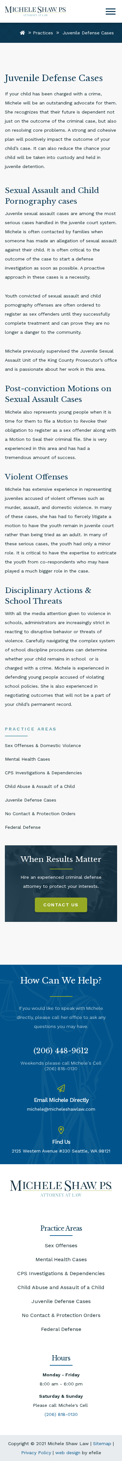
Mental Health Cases (61, 1259)
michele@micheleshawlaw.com (61, 1109)
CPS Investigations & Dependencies (61, 1273)
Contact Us (61, 904)
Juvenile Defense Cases (61, 1301)
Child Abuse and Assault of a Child (61, 1287)
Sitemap (102, 1443)
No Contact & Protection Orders (61, 1315)
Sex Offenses (61, 1245)
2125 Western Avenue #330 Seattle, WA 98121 (61, 1150)
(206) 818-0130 (61, 1068)
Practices (43, 32)
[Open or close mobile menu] (110, 11)
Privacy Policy (36, 1452)
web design (67, 1452)
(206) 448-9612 (61, 1050)
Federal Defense (61, 1329)
